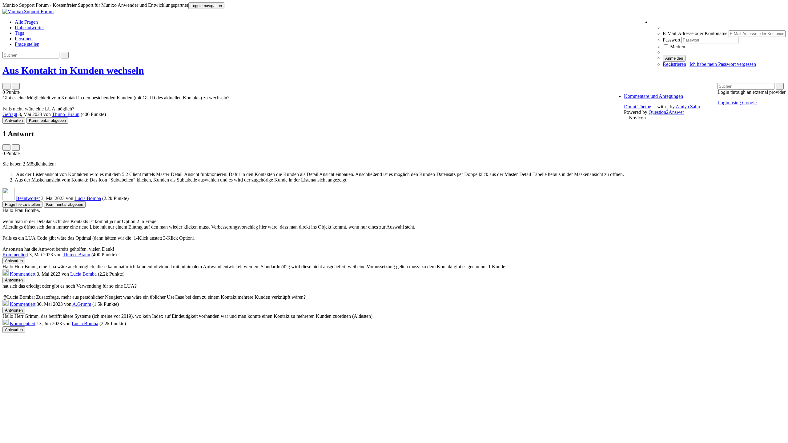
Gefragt (9, 114)
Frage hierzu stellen (22, 204)
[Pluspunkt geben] (6, 86)
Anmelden (674, 58)
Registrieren (674, 64)
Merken (677, 46)
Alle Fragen (26, 22)
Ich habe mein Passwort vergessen (723, 64)
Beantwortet (28, 198)
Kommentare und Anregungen (653, 96)
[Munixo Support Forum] (28, 11)
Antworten (14, 120)
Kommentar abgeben (47, 120)
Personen (24, 38)
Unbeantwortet (29, 27)
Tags (19, 33)
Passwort (672, 39)
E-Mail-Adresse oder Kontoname (696, 33)
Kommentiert (15, 254)
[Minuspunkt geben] (16, 86)
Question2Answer (666, 112)
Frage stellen (27, 44)
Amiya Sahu (688, 106)
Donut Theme (637, 106)
